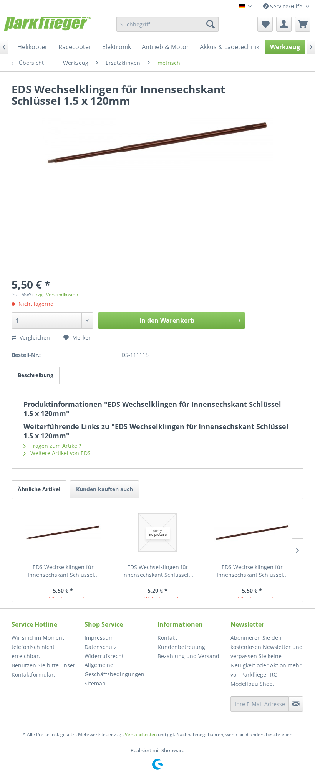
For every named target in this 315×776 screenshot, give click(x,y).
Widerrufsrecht (104, 656)
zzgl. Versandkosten (56, 294)
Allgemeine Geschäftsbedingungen (114, 669)
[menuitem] (167, 24)
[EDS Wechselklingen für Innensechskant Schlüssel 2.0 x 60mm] (157, 533)
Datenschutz (101, 647)
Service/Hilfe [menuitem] (286, 6)
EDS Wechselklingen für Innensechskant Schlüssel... (63, 570)
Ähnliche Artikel (39, 489)
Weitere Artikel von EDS (60, 453)
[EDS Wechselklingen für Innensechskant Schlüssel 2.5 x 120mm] (252, 533)
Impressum (99, 637)
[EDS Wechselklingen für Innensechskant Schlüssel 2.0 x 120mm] (63, 533)
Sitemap (95, 683)
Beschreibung (35, 375)
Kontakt (167, 637)
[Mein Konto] (284, 24)
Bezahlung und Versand (188, 656)
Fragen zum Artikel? (55, 445)
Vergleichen (34, 337)
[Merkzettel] (265, 24)
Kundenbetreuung (181, 647)
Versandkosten (141, 734)
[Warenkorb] (302, 24)
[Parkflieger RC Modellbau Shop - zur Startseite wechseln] (47, 26)
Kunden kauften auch (104, 489)
